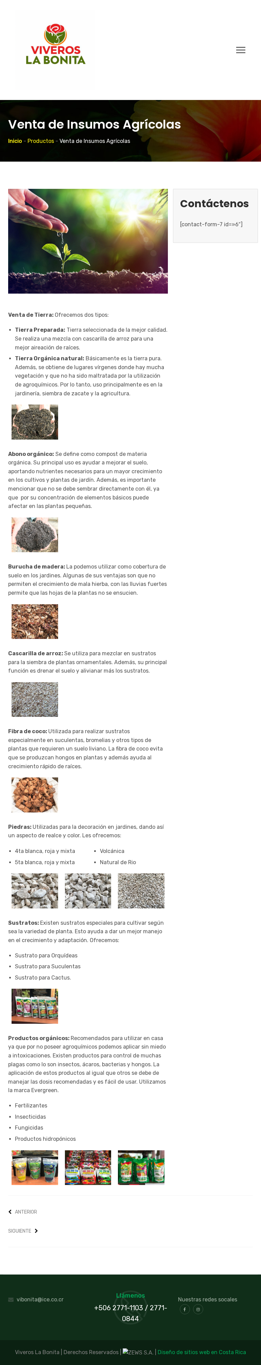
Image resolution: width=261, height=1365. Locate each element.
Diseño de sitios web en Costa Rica (202, 1352)
